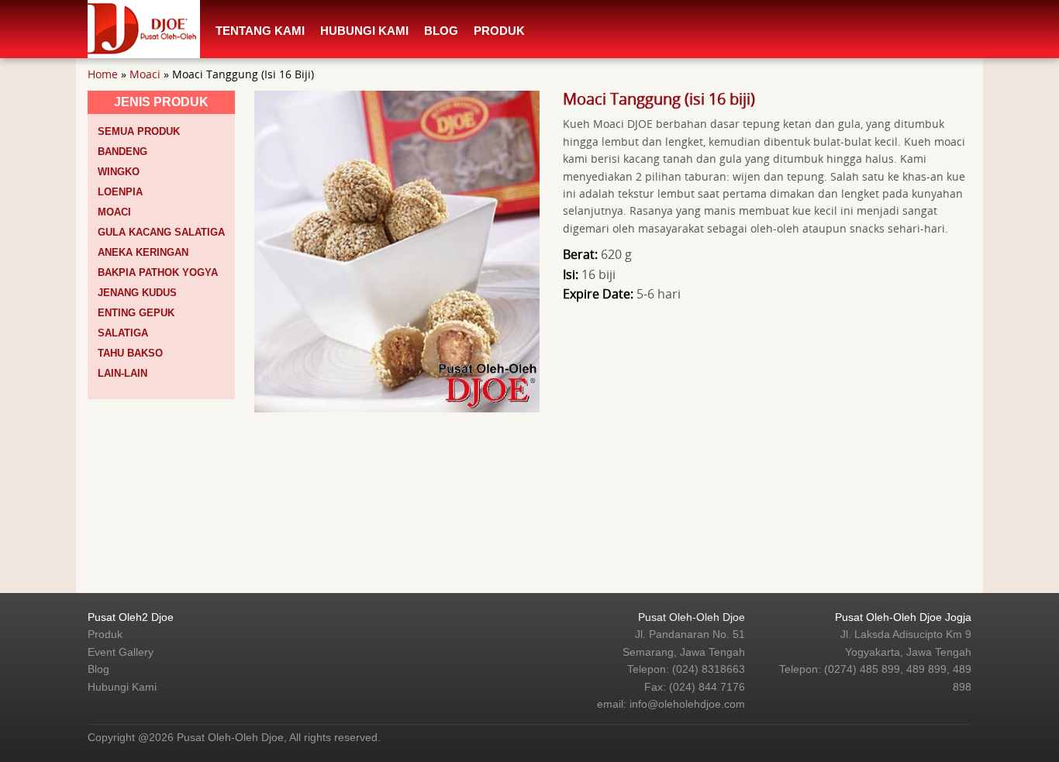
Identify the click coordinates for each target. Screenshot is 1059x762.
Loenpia (120, 192)
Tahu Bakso (130, 353)
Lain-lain (122, 373)
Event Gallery (121, 652)
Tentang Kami (260, 30)
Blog (441, 30)
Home (103, 74)
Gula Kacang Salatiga (161, 232)
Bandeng (122, 151)
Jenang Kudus (137, 292)
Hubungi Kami (364, 30)
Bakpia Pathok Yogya (158, 272)
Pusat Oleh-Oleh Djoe (691, 617)
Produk (499, 30)
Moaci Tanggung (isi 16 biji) (659, 98)
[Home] (144, 27)
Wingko (119, 172)
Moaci (144, 74)
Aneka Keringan (143, 252)
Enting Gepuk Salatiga (136, 323)
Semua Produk (139, 131)
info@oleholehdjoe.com (687, 704)
